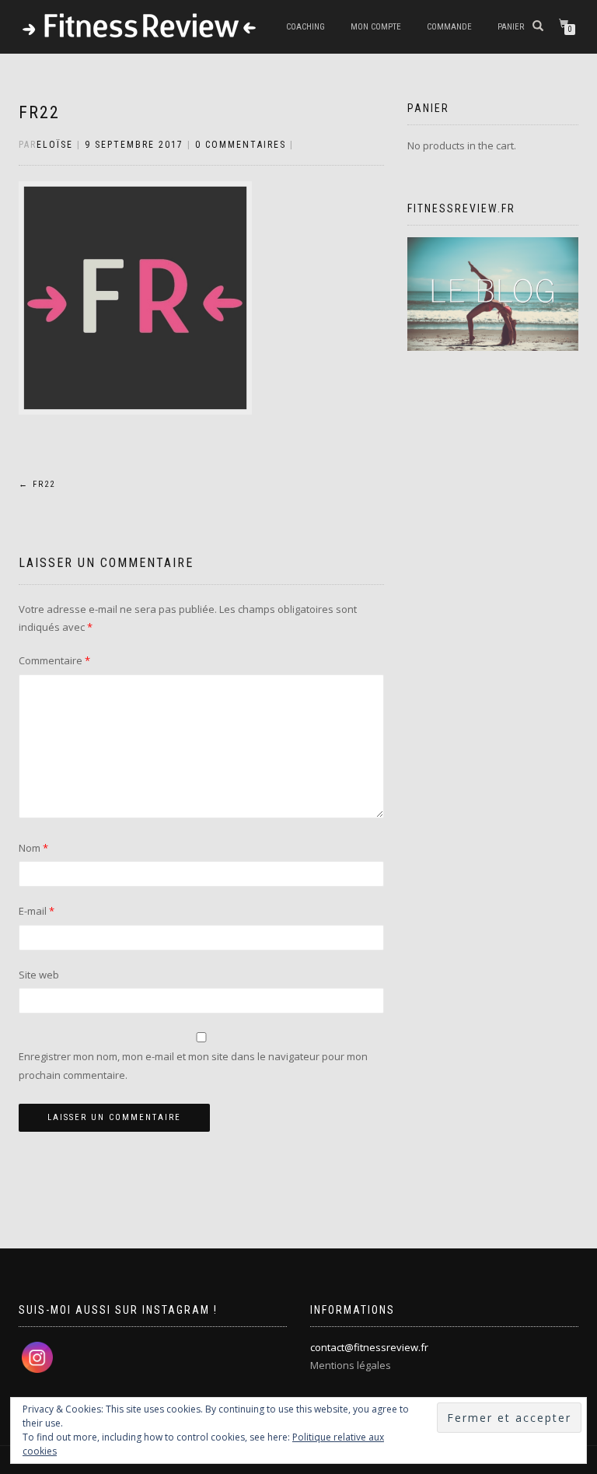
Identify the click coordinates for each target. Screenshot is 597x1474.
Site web (39, 975)
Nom (33, 848)
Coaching (305, 27)
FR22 (39, 112)
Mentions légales (350, 1365)
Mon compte (376, 27)
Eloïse (55, 144)
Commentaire (54, 660)
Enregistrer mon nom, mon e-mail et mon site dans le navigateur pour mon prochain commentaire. (193, 1065)
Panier (511, 27)
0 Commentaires (240, 144)
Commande (449, 27)
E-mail (36, 911)
